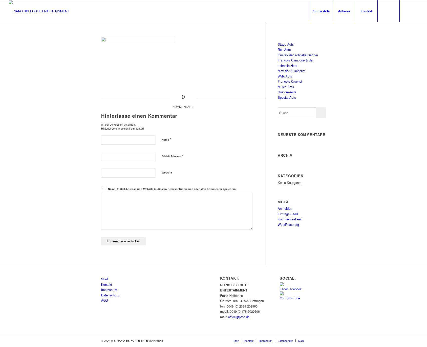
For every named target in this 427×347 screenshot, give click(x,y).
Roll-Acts (284, 49)
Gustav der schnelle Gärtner (298, 55)
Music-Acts (286, 86)
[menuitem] (321, 11)
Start (104, 279)
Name (166, 139)
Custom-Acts (287, 92)
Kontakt (106, 284)
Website (167, 172)
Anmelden (285, 208)
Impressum (109, 289)
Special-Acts (287, 97)
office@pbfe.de (239, 316)
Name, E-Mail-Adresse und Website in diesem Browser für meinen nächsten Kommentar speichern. (172, 189)
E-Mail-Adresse (172, 156)
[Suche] (388, 11)
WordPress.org (288, 224)
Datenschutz (110, 295)
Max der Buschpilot (291, 70)
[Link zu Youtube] (414, 11)
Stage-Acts (286, 44)
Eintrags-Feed (288, 214)
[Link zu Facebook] (407, 11)
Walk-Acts (285, 76)
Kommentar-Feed (290, 219)
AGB (104, 300)
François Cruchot (290, 81)
